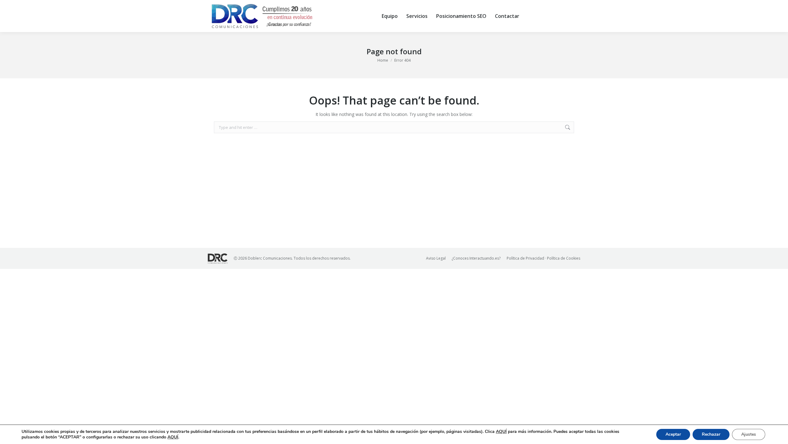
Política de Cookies (563, 258)
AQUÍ (501, 431)
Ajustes (748, 434)
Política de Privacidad (525, 258)
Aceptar (673, 434)
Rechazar (711, 434)
